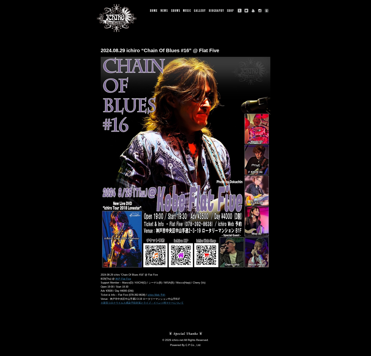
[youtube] (253, 11)
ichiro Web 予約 (156, 294)
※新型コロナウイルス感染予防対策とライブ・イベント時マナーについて (142, 302)
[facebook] (240, 11)
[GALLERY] (200, 10)
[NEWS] (164, 10)
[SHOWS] (175, 10)
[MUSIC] (187, 10)
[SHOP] (231, 10)
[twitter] (246, 11)
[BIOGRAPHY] (216, 10)
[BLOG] (267, 11)
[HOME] (154, 10)
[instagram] (260, 11)
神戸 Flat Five (123, 278)
